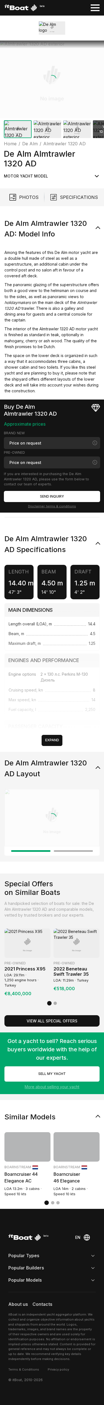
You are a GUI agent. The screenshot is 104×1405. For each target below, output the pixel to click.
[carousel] (52, 90)
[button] (52, 79)
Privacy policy (58, 1369)
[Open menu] (95, 7)
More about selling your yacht (52, 1086)
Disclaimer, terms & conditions (52, 506)
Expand (52, 740)
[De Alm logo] (52, 27)
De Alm (62, 252)
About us (18, 1304)
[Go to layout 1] (30, 851)
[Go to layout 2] (73, 851)
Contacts (42, 1304)
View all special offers (52, 1021)
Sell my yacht (52, 1074)
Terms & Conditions (23, 1369)
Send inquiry (52, 496)
